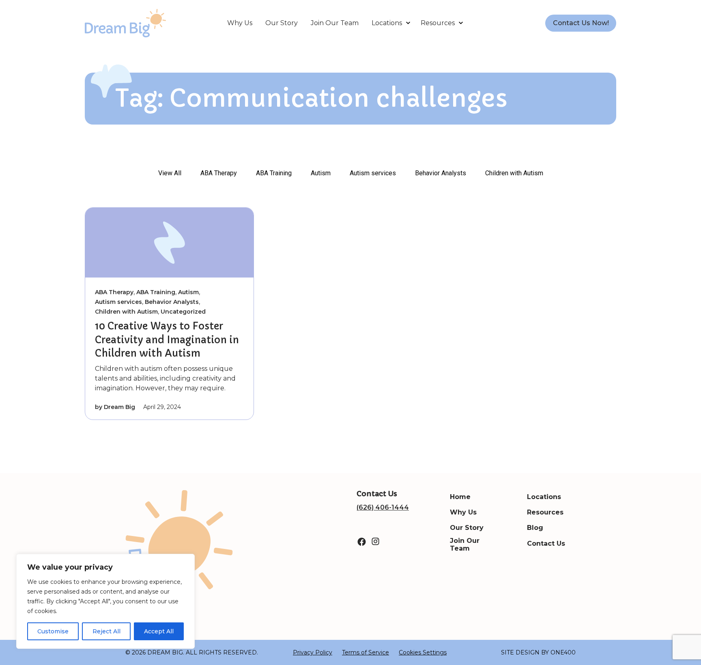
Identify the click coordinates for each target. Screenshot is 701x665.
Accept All (159, 631)
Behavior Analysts (440, 173)
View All (169, 173)
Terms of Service (365, 652)
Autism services (373, 173)
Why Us (239, 23)
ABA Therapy (218, 173)
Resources (438, 23)
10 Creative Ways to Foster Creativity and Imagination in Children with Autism (167, 339)
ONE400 (563, 652)
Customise (53, 631)
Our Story (281, 23)
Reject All (106, 631)
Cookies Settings (423, 652)
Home (460, 497)
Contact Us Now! (581, 23)
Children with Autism (514, 173)
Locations (387, 23)
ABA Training (274, 173)
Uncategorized (183, 311)
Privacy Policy (312, 652)
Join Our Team (335, 23)
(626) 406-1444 (383, 507)
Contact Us (546, 543)
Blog (535, 528)
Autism (321, 173)
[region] (105, 601)
